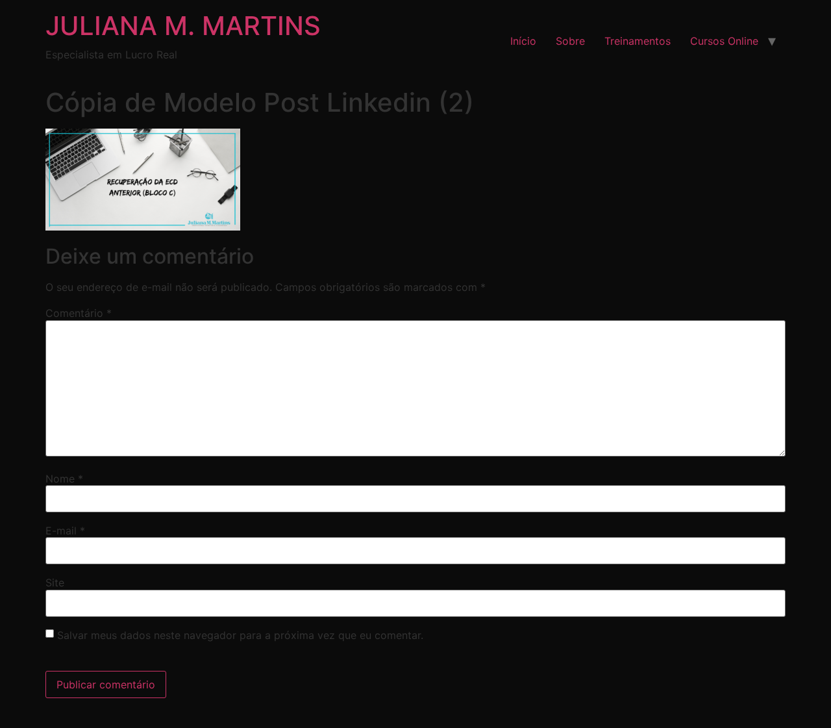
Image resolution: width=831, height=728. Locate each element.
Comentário (78, 313)
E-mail (65, 530)
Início (523, 40)
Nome (64, 478)
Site (54, 582)
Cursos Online (724, 40)
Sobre (570, 40)
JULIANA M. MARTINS (183, 26)
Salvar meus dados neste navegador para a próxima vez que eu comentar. (240, 635)
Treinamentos (637, 40)
